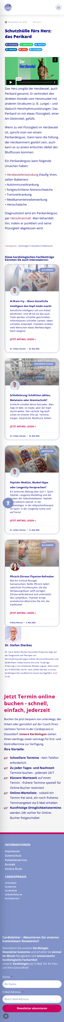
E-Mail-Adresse (11, 992)
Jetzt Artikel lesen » (23, 339)
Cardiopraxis (10, 246)
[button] (59, 7)
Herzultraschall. (21, 218)
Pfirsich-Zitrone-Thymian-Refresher (32, 576)
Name (6, 977)
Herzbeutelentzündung (22, 175)
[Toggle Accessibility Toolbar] (8, 503)
